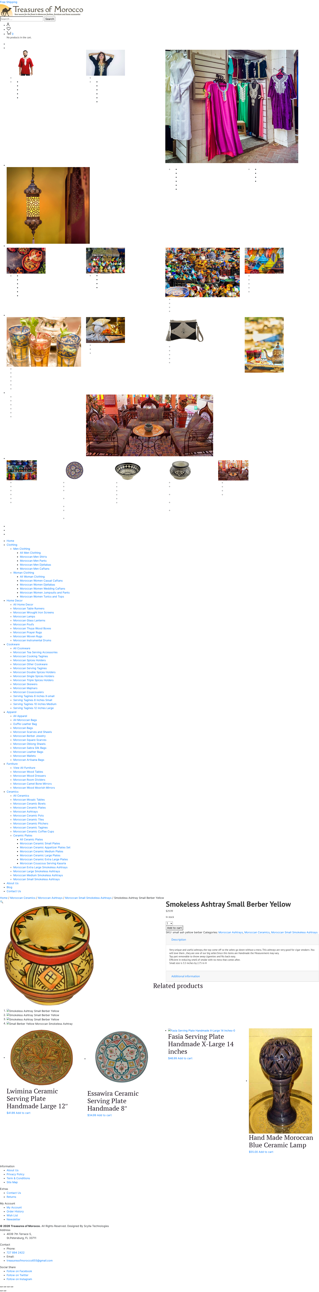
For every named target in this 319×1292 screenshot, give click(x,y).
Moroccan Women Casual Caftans (120, 85)
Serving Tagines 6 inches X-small (272, 279)
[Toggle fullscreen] (4, 1286)
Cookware (13, 245)
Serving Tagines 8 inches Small (270, 283)
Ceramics (12, 458)
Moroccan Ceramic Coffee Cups (245, 494)
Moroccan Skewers (184, 303)
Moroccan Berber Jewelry (29, 388)
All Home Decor (23, 604)
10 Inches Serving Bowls (134, 498)
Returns (11, 1196)
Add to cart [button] (23, 1112)
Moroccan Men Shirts (33, 85)
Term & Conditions (18, 1178)
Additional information (185, 976)
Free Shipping (8, 2)
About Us (12, 526)
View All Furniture (24, 767)
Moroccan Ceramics (22, 897)
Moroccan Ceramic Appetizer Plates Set (45, 847)
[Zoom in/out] (1, 1286)
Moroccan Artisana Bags (28, 759)
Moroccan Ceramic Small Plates (86, 486)
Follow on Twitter (17, 1275)
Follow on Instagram (19, 1279)
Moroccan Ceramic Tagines (242, 490)
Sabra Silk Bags (182, 358)
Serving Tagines (261, 275)
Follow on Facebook (19, 1271)
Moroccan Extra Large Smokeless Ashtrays (40, 867)
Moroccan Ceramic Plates (29, 494)
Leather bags (180, 354)
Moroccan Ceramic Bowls (29, 490)
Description (178, 939)
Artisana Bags (180, 350)
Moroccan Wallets (24, 755)
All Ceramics (21, 482)
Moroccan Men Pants (33, 89)
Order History (15, 1211)
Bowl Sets (125, 490)
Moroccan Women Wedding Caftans (122, 93)
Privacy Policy (15, 1174)
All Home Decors (189, 169)
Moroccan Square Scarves (109, 349)
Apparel (11, 315)
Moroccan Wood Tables (28, 400)
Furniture (12, 392)
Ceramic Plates (75, 482)
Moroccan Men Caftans (34, 97)
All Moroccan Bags (25, 372)
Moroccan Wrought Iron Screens (199, 177)
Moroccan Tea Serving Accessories (42, 279)
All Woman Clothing (111, 81)
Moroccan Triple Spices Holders (119, 287)
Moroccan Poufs (189, 189)
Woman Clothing (103, 77)
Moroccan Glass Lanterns (195, 185)
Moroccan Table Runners (194, 173)
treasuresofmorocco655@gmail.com (30, 1260)
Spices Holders (108, 275)
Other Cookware (182, 299)
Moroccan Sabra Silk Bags (29, 747)
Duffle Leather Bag (25, 376)
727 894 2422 (16, 1252)
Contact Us (14, 534)
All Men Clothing (30, 81)
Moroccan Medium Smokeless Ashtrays (38, 875)
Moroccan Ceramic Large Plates (86, 506)
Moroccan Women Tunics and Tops (121, 101)
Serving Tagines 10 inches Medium (273, 287)
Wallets (176, 362)
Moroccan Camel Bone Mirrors (32, 412)
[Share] (8, 1286)
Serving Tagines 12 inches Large (271, 291)
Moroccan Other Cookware (37, 291)
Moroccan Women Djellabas (116, 89)
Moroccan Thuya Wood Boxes (277, 169)
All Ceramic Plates (31, 839)
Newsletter (13, 1219)
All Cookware (28, 275)
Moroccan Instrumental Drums (277, 181)
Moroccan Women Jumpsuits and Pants (124, 97)
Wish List (12, 1215)
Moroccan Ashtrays (25, 498)
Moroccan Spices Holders (36, 287)
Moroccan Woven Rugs (272, 177)
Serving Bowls (128, 486)
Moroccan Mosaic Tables (29, 486)
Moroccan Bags (23, 380)
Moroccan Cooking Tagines (37, 283)
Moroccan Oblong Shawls (109, 353)
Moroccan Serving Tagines (36, 295)
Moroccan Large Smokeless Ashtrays (36, 871)
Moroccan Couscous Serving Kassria (43, 863)
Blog (9, 530)
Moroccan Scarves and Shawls (32, 384)
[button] (1, 901)
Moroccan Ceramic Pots (28, 502)
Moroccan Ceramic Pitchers (242, 486)
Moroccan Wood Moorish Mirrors (34, 416)
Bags (175, 346)
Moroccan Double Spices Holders (120, 279)
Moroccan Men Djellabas (35, 93)
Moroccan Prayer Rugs (272, 173)
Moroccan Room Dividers (29, 408)
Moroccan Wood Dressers (29, 404)
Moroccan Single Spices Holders (119, 283)
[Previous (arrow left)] (1, 1290)
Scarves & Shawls (104, 345)
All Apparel (20, 368)
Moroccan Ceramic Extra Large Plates (44, 859)
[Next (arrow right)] (4, 1290)
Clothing (12, 47)
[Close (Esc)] (11, 1286)
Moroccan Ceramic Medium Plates (41, 851)
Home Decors (15, 165)
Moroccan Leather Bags (28, 751)
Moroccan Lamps (189, 181)
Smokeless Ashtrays (184, 482)
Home (10, 43)
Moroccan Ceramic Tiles (240, 482)
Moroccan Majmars (184, 307)
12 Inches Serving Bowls (134, 502)
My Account (14, 1207)
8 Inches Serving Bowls (133, 494)
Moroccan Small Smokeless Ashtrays (36, 879)
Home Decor (15, 600)
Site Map (12, 1182)
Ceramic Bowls (128, 482)
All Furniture (20, 396)
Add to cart (174, 927)
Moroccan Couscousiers (187, 311)
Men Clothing (21, 77)
